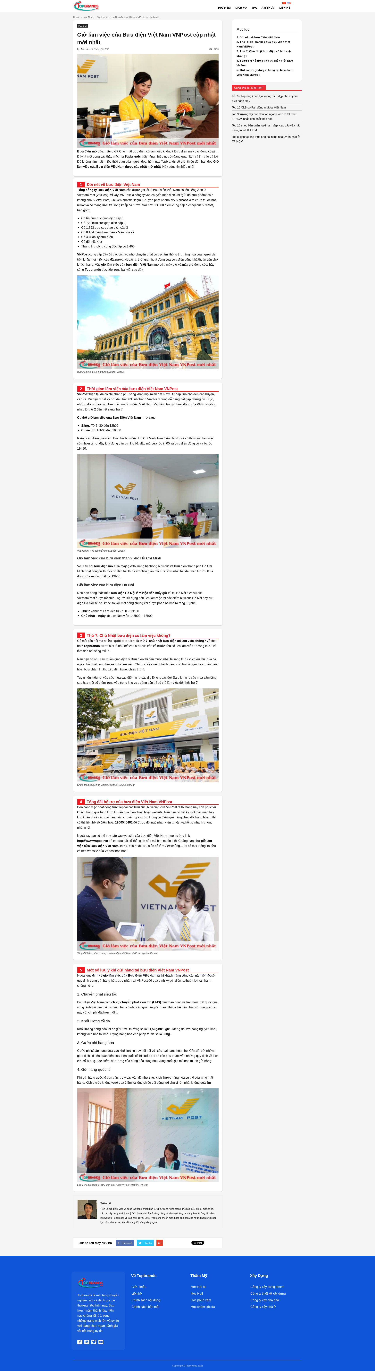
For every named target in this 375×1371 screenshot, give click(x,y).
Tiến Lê (84, 48)
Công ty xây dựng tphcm (267, 1287)
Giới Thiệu (138, 1287)
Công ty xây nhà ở (263, 1307)
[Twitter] (94, 1342)
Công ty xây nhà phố (264, 1300)
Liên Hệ (284, 7)
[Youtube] (101, 1342)
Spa (254, 7)
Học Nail (197, 1293)
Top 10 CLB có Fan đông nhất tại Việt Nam (259, 107)
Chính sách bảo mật (145, 1307)
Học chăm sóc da (203, 1307)
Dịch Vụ (241, 7)
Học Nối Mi (198, 1287)
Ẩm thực (268, 7)
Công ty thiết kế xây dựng (268, 1293)
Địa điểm (224, 7)
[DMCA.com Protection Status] (140, 1331)
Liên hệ (136, 1293)
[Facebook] (80, 1342)
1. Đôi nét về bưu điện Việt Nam (258, 37)
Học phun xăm (201, 1300)
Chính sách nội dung (145, 1300)
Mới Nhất (82, 25)
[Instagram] (87, 1342)
